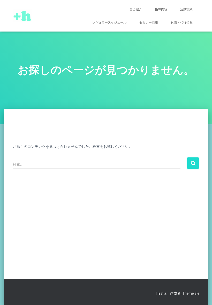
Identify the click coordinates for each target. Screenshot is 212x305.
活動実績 (186, 9)
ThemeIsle (190, 293)
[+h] (22, 15)
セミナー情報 (148, 22)
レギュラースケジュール (109, 22)
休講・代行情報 (182, 22)
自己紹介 (136, 9)
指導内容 (161, 9)
